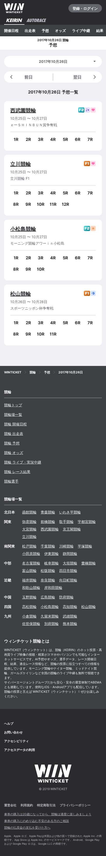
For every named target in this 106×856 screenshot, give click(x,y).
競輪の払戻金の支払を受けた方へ (27, 827)
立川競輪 (20, 164)
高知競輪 (70, 606)
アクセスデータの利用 (19, 750)
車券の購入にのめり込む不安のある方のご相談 (36, 821)
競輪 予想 (12, 443)
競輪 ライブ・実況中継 (22, 462)
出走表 (30, 30)
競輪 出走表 (13, 433)
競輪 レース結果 (17, 471)
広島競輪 (48, 597)
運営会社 (10, 805)
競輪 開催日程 (15, 424)
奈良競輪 (48, 580)
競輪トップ (13, 405)
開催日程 (11, 30)
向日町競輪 (68, 580)
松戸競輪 (29, 546)
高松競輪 (29, 606)
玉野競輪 (29, 597)
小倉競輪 (29, 616)
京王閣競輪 (72, 529)
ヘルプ (8, 723)
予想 (45, 30)
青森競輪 (48, 512)
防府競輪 (66, 597)
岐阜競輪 (51, 563)
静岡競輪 (70, 553)
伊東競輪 (51, 553)
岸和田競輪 (53, 587)
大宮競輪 (29, 529)
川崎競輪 (66, 546)
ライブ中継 (81, 30)
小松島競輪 (23, 229)
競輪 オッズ (13, 452)
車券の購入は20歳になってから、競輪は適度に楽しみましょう (47, 814)
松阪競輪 (48, 570)
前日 (28, 77)
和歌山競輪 (31, 587)
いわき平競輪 (70, 512)
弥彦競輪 (29, 521)
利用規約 (27, 805)
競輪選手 (11, 481)
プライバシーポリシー (75, 805)
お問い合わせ (13, 732)
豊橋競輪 (88, 563)
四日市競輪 (68, 570)
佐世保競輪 (31, 623)
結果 (99, 30)
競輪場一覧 (13, 414)
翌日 (77, 77)
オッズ (60, 30)
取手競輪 (66, 521)
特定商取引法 (46, 805)
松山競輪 (20, 294)
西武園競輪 (23, 110)
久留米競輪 (50, 616)
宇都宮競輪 (87, 521)
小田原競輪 (31, 553)
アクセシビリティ (16, 741)
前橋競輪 (48, 521)
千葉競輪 (48, 546)
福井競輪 (29, 580)
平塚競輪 (85, 546)
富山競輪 (29, 570)
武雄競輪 (70, 616)
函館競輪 (29, 512)
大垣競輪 (70, 563)
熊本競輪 (70, 623)
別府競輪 (51, 623)
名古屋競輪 (31, 563)
